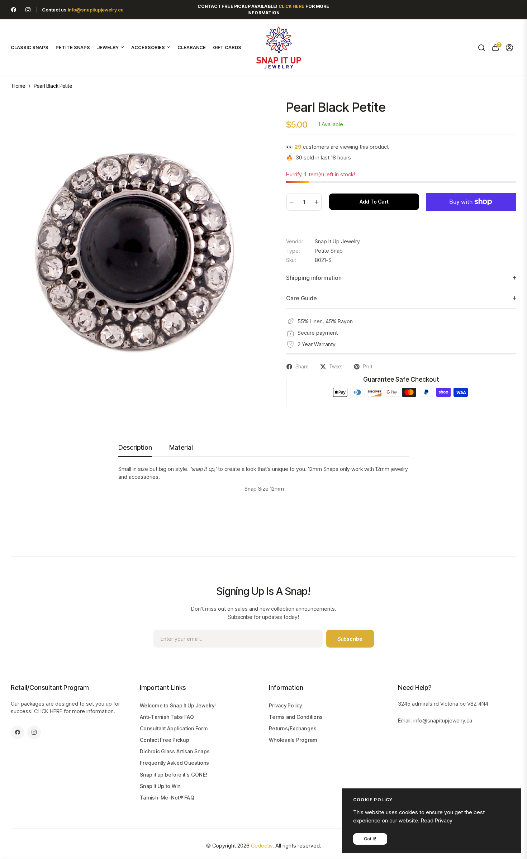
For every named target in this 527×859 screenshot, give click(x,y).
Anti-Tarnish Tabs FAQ (167, 717)
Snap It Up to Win (160, 786)
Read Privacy (436, 820)
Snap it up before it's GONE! (173, 775)
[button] (481, 47)
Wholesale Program (293, 740)
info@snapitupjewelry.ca (96, 10)
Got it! (370, 838)
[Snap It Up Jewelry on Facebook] (13, 9)
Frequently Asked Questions (174, 763)
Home (18, 86)
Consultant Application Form (174, 728)
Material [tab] (181, 447)
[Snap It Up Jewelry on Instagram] (28, 9)
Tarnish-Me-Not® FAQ (167, 797)
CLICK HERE (48, 711)
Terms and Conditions (296, 717)
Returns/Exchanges (293, 728)
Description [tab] (135, 447)
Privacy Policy (285, 705)
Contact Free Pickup (164, 740)
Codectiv (261, 845)
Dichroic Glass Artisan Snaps (175, 751)
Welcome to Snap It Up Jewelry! (178, 705)
